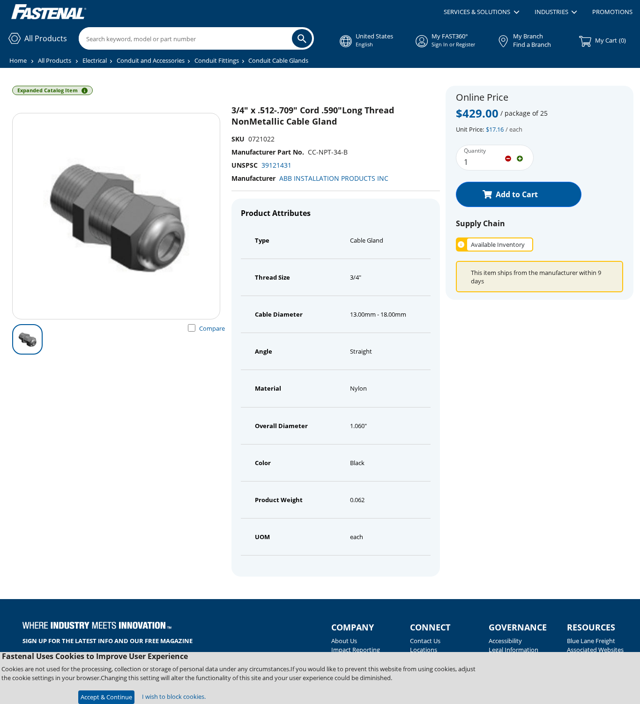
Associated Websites (595, 649)
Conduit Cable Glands (278, 60)
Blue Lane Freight (591, 641)
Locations (423, 649)
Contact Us (425, 641)
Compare (212, 328)
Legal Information (513, 649)
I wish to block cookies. (174, 696)
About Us (344, 641)
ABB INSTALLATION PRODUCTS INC (333, 178)
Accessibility (505, 641)
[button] (481, 12)
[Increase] (520, 158)
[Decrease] (508, 158)
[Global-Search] (302, 38)
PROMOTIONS (612, 11)
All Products (54, 60)
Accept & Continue (106, 697)
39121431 (276, 165)
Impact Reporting (355, 649)
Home (18, 60)
